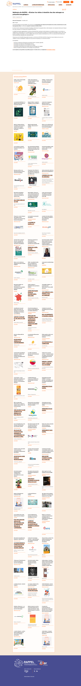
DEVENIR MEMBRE (51, 2)
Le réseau (26, 4)
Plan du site (32, 676)
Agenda (60, 4)
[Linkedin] (37, 671)
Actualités (68, 4)
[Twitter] (35, 671)
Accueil (14, 6)
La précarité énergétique (38, 4)
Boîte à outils (51, 4)
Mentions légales (27, 676)
